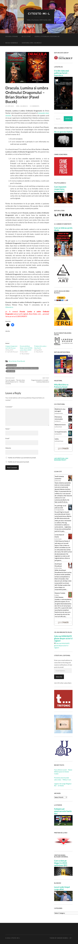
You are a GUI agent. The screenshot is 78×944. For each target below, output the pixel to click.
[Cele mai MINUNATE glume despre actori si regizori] (63, 647)
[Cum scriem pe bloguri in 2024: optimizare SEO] (63, 875)
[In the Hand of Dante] (70, 538)
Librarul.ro (9, 307)
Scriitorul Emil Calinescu (31, 43)
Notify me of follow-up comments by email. (22, 457)
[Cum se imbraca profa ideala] (63, 256)
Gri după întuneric (61, 432)
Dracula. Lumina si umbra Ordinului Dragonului (22, 368)
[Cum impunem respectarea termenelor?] (63, 203)
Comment (9, 407)
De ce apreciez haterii (63, 132)
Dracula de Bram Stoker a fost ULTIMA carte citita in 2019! (26, 348)
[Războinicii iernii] (70, 428)
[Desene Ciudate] (70, 597)
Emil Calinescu (22, 106)
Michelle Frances (59, 441)
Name (7, 429)
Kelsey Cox (58, 421)
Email (7, 438)
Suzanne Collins (59, 413)
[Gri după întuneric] (70, 436)
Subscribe (59, 677)
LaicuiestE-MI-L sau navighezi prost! (61, 459)
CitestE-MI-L (39, 13)
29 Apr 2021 (9, 106)
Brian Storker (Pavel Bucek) (17, 361)
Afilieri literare (11, 36)
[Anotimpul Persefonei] (70, 568)
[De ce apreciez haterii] (63, 146)
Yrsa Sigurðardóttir (60, 509)
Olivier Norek (59, 426)
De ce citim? (26, 36)
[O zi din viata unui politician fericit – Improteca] (63, 109)
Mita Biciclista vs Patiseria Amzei (61, 385)
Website (8, 448)
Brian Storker (11, 365)
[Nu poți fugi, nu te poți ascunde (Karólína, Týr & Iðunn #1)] (70, 509)
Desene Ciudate (60, 593)
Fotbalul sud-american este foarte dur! (63, 811)
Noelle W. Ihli (59, 434)
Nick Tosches (58, 539)
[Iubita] (70, 443)
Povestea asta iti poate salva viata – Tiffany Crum (62, 779)
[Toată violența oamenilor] (70, 480)
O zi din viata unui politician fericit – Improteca (61, 73)
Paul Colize (58, 480)
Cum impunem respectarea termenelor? (60, 189)
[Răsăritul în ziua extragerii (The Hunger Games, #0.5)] (70, 413)
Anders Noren (62, 938)
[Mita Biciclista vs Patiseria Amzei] (63, 396)
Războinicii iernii (60, 424)
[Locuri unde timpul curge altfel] (63, 900)
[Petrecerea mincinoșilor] (70, 421)
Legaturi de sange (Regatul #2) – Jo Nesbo (62, 785)
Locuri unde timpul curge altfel (62, 888)
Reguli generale (11, 43)
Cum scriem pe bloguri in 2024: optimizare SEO (60, 863)
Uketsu (57, 595)
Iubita (57, 439)
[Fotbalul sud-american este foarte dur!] (63, 825)
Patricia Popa (59, 568)
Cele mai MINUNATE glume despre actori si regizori (63, 638)
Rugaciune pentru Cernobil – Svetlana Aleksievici (40, 380)
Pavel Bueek (11, 371)
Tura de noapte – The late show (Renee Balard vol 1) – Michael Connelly (15, 380)
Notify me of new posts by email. (18, 462)
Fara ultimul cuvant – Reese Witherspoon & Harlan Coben (63, 772)
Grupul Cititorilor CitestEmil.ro (47, 36)
